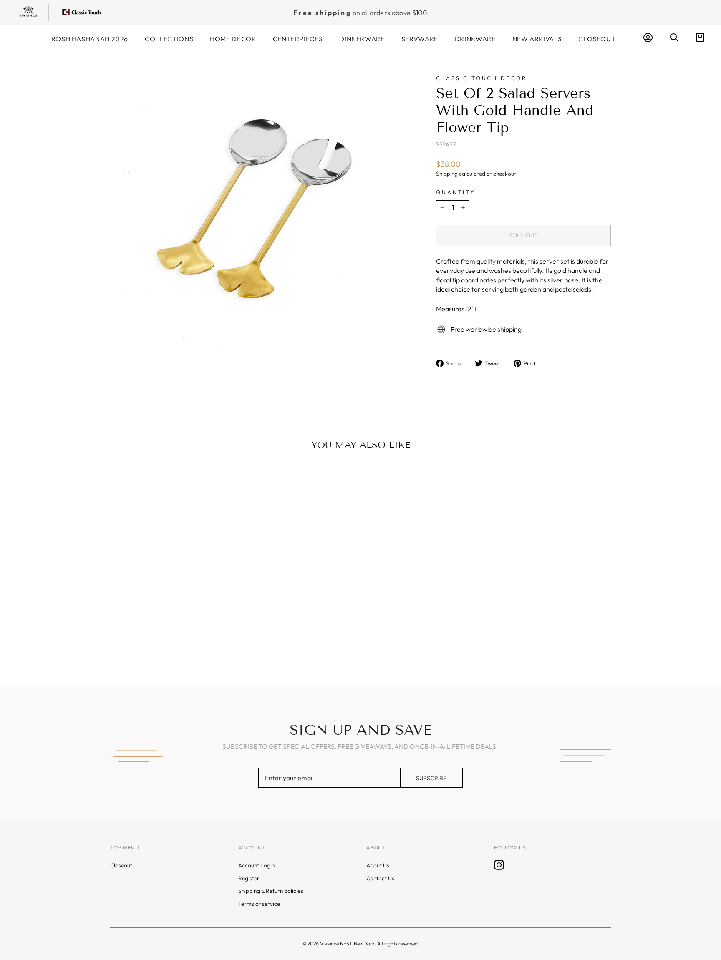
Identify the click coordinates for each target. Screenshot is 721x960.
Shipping (447, 173)
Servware (419, 39)
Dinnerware (361, 39)
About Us (377, 865)
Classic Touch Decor (481, 78)
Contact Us (380, 878)
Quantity (455, 192)
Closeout (596, 39)
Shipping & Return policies (270, 890)
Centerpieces (298, 39)
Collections (169, 39)
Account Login (256, 865)
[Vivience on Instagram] (499, 865)
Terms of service (259, 903)
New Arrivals (537, 39)
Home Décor (233, 39)
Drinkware (475, 39)
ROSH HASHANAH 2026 (90, 39)
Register (249, 878)
